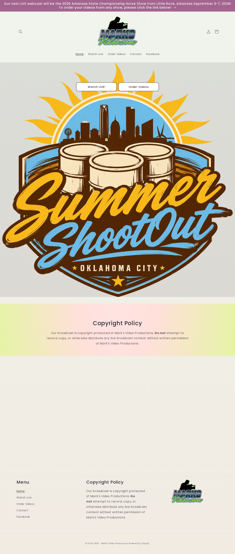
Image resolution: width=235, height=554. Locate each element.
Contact (22, 510)
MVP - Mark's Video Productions (111, 543)
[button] (21, 32)
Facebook (23, 517)
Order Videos (139, 87)
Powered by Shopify (139, 543)
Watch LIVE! (96, 87)
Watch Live (24, 497)
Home (21, 491)
